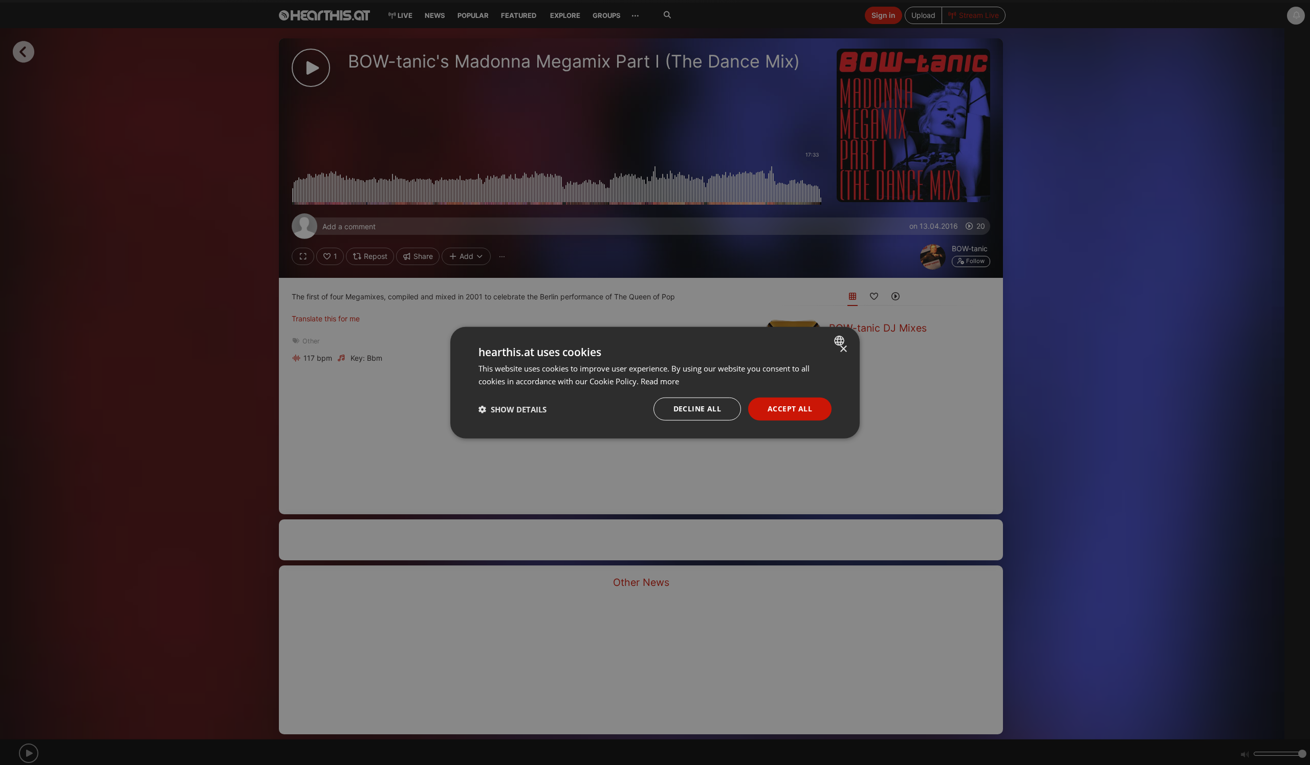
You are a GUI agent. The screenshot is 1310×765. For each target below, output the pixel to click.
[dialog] (655, 382)
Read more (660, 381)
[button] (512, 408)
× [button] (843, 349)
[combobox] (840, 340)
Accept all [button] (790, 408)
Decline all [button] (697, 408)
